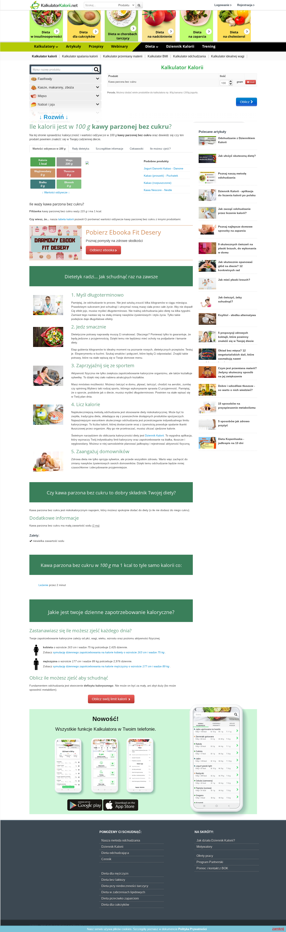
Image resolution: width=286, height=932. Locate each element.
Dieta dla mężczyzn (114, 873)
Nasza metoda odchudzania (120, 840)
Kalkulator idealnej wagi (227, 56)
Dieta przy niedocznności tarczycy (124, 886)
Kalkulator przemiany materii (122, 56)
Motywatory (204, 846)
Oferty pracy (205, 856)
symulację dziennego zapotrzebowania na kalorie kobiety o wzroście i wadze (108, 652)
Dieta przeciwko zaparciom (120, 898)
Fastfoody (44, 79)
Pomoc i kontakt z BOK (212, 868)
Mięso (41, 96)
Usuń (251, 82)
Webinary (119, 46)
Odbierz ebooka (102, 250)
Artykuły (73, 46)
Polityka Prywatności (192, 929)
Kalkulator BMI (158, 56)
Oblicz (245, 102)
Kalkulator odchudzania (189, 56)
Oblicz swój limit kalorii (110, 699)
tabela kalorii (66, 219)
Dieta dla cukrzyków (115, 904)
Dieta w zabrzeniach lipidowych (123, 892)
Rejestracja (245, 5)
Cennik (106, 859)
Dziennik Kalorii (180, 46)
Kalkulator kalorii (44, 56)
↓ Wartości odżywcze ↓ (56, 192)
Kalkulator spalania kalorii (80, 56)
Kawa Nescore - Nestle (158, 190)
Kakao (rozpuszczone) (157, 182)
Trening (208, 46)
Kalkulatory (45, 46)
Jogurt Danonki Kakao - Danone (163, 168)
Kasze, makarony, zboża (55, 87)
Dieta (150, 46)
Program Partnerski (210, 862)
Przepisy (96, 46)
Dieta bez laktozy (113, 879)
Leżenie (43, 584)
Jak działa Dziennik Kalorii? (216, 840)
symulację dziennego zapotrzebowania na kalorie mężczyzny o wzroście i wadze (111, 666)
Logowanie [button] (222, 5)
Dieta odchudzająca (115, 853)
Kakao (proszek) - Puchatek (161, 175)
